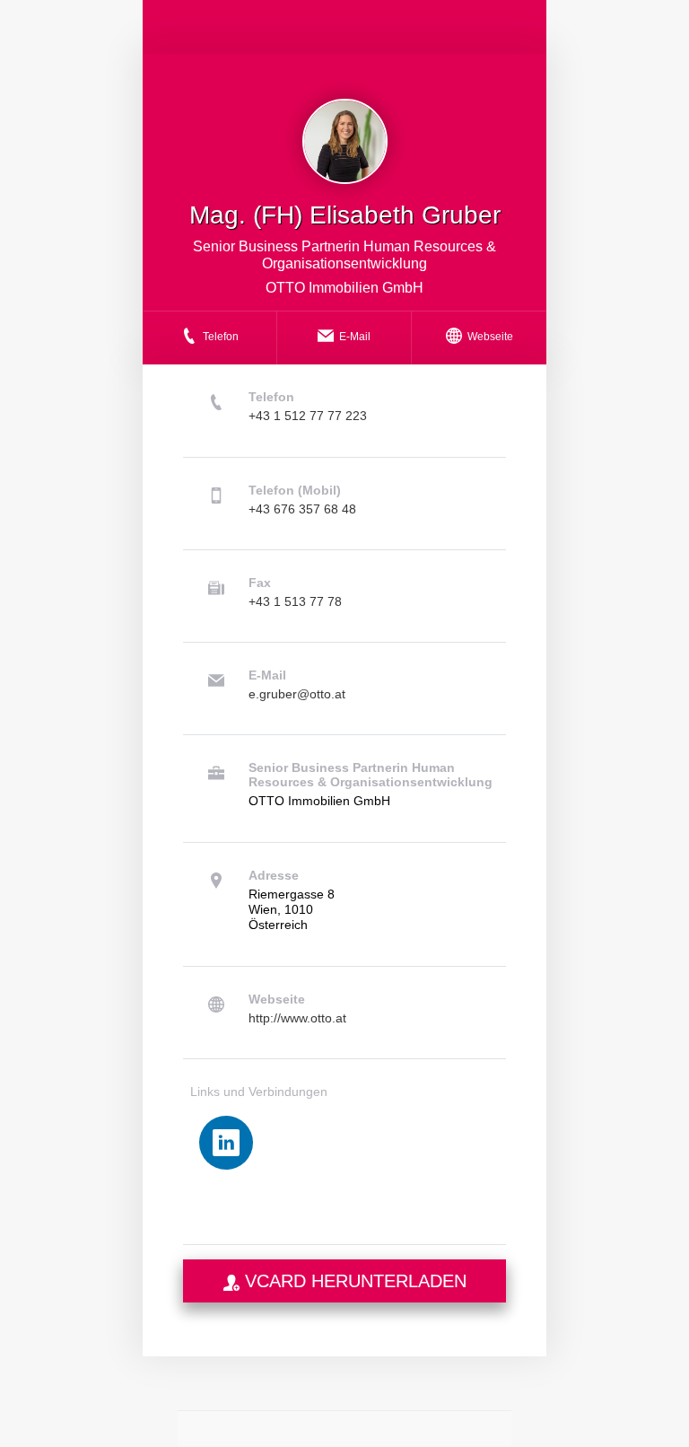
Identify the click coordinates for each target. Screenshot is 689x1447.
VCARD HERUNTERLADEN (353, 1281)
